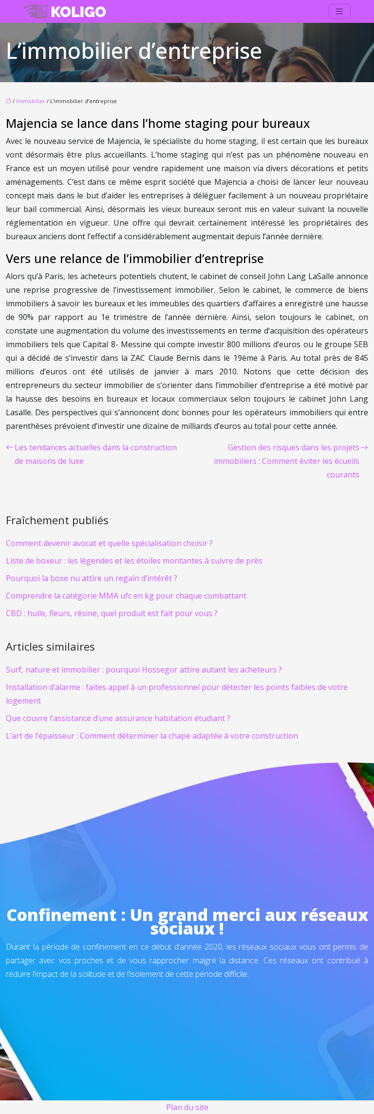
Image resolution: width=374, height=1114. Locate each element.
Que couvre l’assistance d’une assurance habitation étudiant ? (118, 718)
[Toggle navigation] (339, 11)
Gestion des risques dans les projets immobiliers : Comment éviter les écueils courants (286, 461)
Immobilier (30, 101)
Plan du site (187, 1107)
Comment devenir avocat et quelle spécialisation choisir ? (109, 543)
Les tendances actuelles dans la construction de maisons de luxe (96, 454)
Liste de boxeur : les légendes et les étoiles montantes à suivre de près (134, 560)
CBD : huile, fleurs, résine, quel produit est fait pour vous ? (112, 613)
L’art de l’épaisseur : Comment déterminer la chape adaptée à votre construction (152, 735)
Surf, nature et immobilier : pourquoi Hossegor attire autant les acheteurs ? (144, 669)
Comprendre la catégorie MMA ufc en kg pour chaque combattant (126, 595)
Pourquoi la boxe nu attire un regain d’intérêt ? (91, 578)
